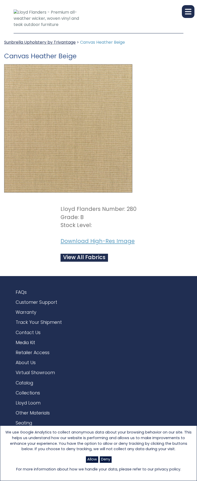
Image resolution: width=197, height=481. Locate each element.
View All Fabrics (84, 257)
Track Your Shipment (39, 322)
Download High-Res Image (98, 241)
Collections (28, 393)
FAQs (21, 292)
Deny (105, 459)
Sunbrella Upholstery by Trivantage (40, 43)
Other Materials (33, 413)
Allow (92, 459)
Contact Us (28, 333)
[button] (188, 11)
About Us (26, 363)
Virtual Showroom (35, 373)
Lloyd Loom (28, 403)
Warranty (26, 312)
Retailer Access (33, 353)
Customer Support (36, 302)
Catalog (24, 383)
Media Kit (25, 343)
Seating (24, 423)
